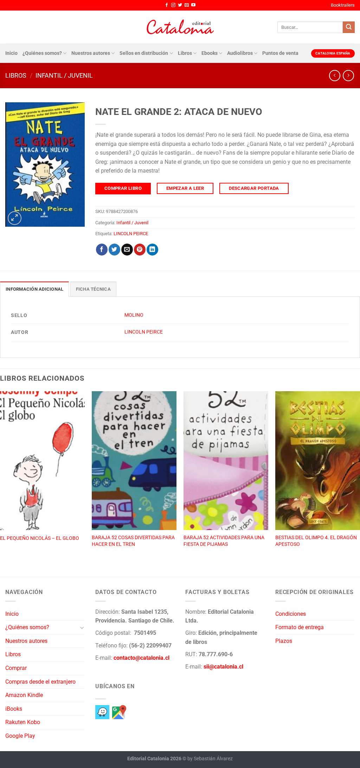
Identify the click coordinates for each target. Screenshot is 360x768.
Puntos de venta (280, 53)
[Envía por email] (127, 250)
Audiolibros (240, 53)
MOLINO (133, 315)
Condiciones (290, 614)
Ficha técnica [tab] (93, 289)
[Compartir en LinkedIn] (152, 250)
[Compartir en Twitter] (114, 250)
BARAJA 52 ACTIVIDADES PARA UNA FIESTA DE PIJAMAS (224, 541)
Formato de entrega (299, 627)
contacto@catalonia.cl (141, 657)
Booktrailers (343, 5)
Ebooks (209, 53)
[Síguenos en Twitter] (180, 5)
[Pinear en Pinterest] (140, 250)
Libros (185, 53)
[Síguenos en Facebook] (167, 5)
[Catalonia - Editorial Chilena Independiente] (180, 27)
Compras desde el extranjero (40, 681)
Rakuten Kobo (22, 722)
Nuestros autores (90, 53)
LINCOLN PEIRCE (131, 233)
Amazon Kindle (24, 695)
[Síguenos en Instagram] (173, 5)
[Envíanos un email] (187, 5)
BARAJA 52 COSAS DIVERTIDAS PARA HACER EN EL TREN (133, 541)
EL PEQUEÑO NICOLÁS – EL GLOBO (39, 538)
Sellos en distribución (144, 53)
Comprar (16, 668)
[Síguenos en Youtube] (193, 5)
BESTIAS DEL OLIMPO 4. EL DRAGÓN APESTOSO (316, 541)
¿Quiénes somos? (42, 53)
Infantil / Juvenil (64, 75)
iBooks (13, 708)
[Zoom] (14, 218)
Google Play (20, 735)
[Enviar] (349, 27)
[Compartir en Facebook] (102, 250)
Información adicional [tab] (34, 289)
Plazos (283, 641)
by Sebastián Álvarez (210, 759)
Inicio (11, 53)
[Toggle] (82, 627)
